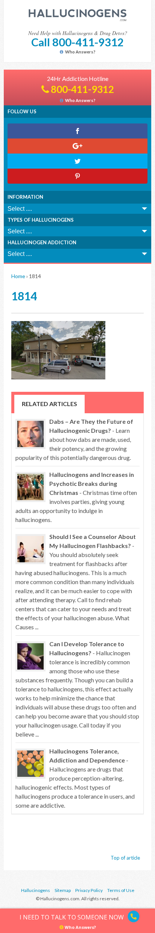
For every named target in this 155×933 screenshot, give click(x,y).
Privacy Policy (89, 890)
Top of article (125, 858)
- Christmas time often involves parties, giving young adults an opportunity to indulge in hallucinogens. (76, 497)
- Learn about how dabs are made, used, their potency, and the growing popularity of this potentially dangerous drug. (74, 439)
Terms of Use (120, 890)
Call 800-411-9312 (77, 42)
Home (18, 276)
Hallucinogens (35, 890)
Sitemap (63, 890)
